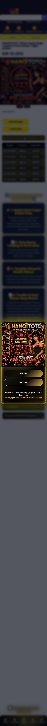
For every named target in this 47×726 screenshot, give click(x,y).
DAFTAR (23, 382)
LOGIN (23, 373)
